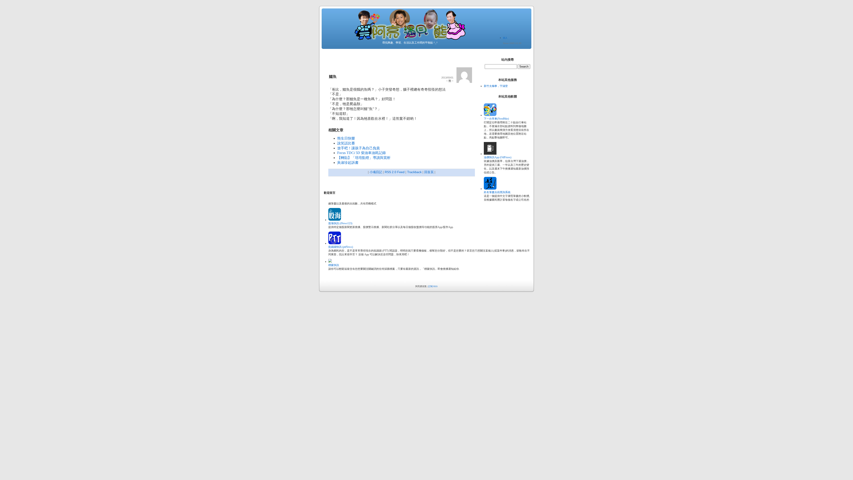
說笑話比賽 (346, 143)
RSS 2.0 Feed (395, 172)
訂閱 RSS (433, 286)
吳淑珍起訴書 (348, 162)
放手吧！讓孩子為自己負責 (358, 148)
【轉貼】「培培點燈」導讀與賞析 (364, 158)
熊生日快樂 (346, 138)
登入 (505, 38)
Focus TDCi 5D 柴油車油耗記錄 (361, 153)
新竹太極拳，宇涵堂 (496, 86)
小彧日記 (376, 172)
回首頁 (429, 172)
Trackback (414, 172)
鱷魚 (333, 76)
